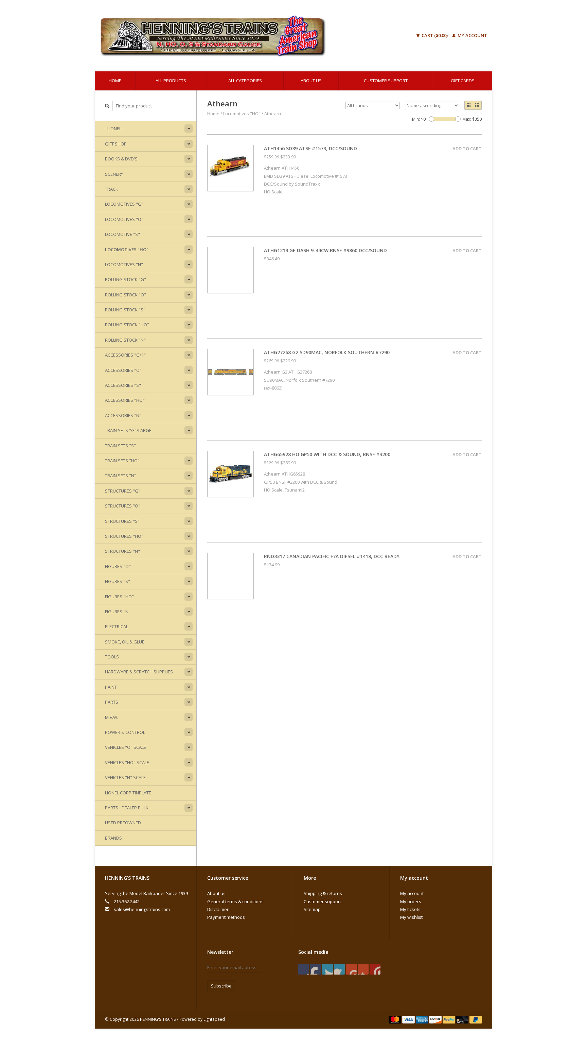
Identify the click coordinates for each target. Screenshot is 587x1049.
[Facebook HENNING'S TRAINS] (303, 969)
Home (115, 81)
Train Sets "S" (120, 446)
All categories (245, 81)
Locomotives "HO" (126, 249)
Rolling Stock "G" (125, 279)
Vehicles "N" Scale (125, 777)
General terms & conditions (235, 901)
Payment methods (226, 917)
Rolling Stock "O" (125, 295)
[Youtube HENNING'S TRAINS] (351, 969)
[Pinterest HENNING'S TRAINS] (339, 969)
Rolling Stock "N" (125, 340)
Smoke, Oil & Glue (124, 642)
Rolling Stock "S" (125, 310)
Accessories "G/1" (125, 355)
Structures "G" (122, 491)
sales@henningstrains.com (142, 909)
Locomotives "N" (124, 264)
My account (472, 35)
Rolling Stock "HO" (127, 325)
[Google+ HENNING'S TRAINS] (327, 969)
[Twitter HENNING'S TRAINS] (315, 969)
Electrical (116, 626)
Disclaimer (218, 909)
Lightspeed (214, 1019)
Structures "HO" (124, 536)
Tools (112, 657)
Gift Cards (463, 81)
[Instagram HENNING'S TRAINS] (375, 969)
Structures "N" (122, 551)
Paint (111, 687)
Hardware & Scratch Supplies (139, 672)
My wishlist (411, 917)
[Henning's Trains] (247, 35)
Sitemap (312, 909)
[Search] (107, 106)
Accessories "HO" (125, 400)
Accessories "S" (123, 385)
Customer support (386, 81)
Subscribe (221, 986)
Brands (113, 838)
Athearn (272, 113)
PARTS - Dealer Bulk (126, 808)
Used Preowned (123, 823)
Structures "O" (122, 506)
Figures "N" (117, 611)
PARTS (111, 702)
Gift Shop (116, 144)
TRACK (111, 189)
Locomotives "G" (124, 204)
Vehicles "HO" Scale (127, 762)
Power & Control (125, 732)
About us (311, 81)
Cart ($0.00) (435, 35)
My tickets (410, 909)
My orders (410, 901)
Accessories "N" (123, 415)
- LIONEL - (114, 128)
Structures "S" (122, 521)
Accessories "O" (123, 370)
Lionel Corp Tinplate (128, 793)
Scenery (114, 174)
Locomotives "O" (124, 219)
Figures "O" (118, 566)
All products (171, 81)
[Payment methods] (395, 1019)
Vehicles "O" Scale (125, 747)
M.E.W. (111, 717)
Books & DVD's (121, 159)
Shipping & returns (323, 893)
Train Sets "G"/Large (128, 430)
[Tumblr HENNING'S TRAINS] (363, 969)
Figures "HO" (119, 597)
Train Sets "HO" (122, 461)
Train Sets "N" (120, 475)
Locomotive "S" (122, 234)
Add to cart (467, 148)
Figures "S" (117, 581)
